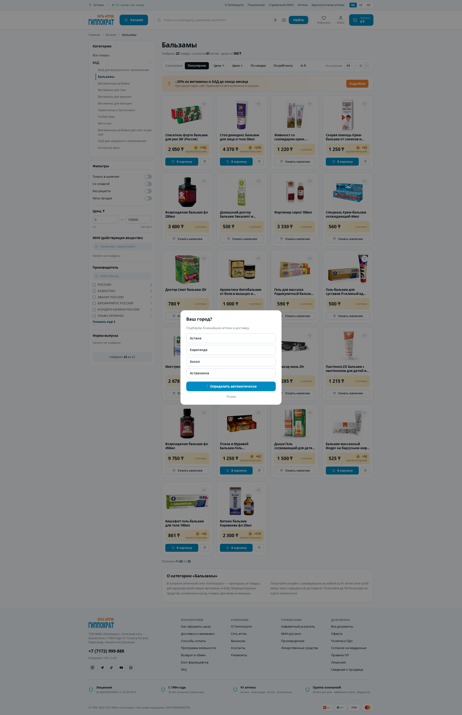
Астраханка (199, 373)
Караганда (198, 350)
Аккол (195, 361)
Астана (195, 338)
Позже (231, 397)
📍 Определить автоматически (231, 386)
